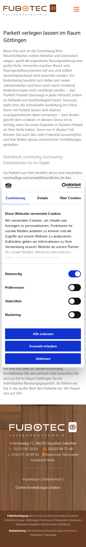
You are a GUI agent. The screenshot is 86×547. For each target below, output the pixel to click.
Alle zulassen (43, 333)
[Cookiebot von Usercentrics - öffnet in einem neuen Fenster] (62, 186)
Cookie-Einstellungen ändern (37, 487)
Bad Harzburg (37, 516)
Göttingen (32, 520)
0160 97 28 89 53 (25, 454)
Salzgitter (34, 524)
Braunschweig (56, 516)
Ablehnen (43, 358)
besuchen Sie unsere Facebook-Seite (54, 457)
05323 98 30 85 (25, 449)
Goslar (21, 520)
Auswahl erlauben (43, 346)
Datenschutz (52, 479)
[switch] (74, 287)
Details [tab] (42, 198)
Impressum (31, 479)
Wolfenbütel (49, 524)
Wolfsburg (64, 524)
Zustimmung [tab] (15, 198)
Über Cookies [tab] (70, 198)
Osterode (21, 524)
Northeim (75, 520)
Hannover (46, 520)
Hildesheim (60, 520)
